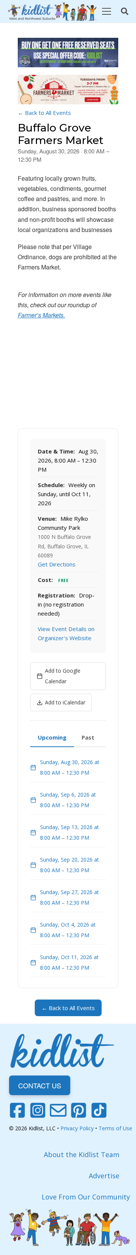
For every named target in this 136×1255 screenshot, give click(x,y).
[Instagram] (37, 1110)
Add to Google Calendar (62, 676)
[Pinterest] (78, 1110)
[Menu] (106, 11)
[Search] (124, 11)
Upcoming (52, 737)
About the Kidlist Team (81, 1154)
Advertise (104, 1175)
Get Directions (57, 564)
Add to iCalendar (65, 702)
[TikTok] (99, 1110)
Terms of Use (115, 1128)
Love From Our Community (86, 1196)
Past (88, 737)
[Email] (58, 1110)
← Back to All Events (44, 112)
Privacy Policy (77, 1128)
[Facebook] (17, 1110)
